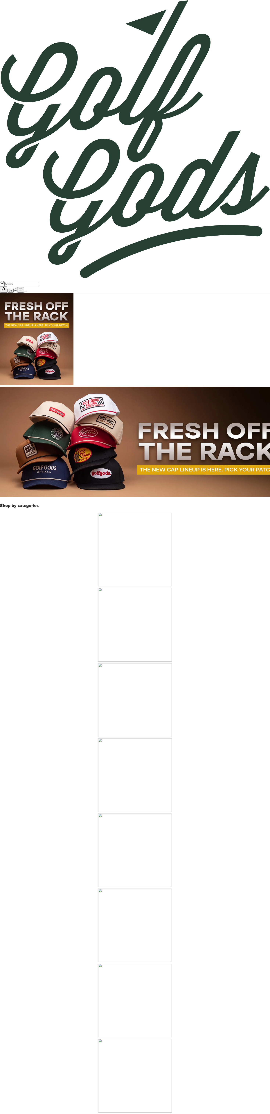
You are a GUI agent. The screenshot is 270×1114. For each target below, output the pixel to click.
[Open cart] (20, 289)
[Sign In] (15, 290)
